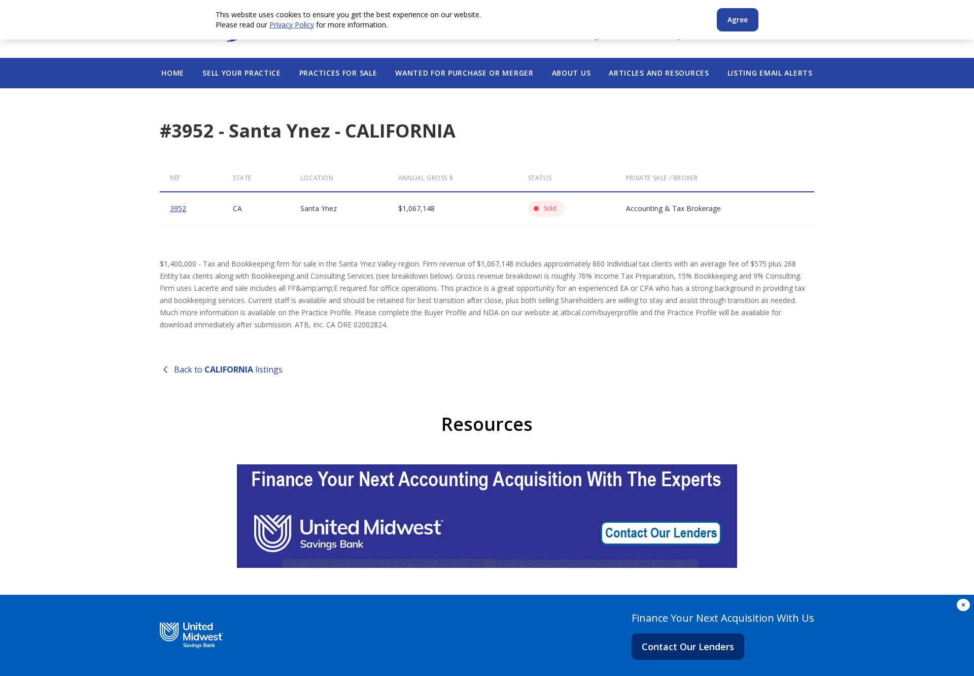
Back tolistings (228, 369)
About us (571, 73)
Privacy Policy (291, 24)
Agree (737, 19)
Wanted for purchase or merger (464, 73)
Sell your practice (241, 73)
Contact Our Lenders (688, 646)
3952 (178, 208)
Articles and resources (659, 73)
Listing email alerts (770, 73)
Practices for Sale (338, 73)
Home (172, 73)
